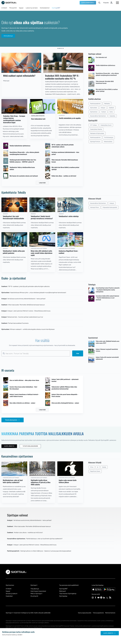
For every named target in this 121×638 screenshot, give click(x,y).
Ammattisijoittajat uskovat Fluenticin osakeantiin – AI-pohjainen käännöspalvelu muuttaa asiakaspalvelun (108, 290)
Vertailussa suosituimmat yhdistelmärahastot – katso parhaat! (65, 153)
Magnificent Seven (95, 471)
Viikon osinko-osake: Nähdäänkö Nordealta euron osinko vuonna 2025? (107, 342)
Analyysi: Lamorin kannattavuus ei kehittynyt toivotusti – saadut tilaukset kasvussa (24, 395)
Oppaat (8, 591)
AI (97, 467)
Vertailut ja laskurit (11, 593)
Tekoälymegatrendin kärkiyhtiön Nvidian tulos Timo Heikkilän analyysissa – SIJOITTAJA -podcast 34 (23, 161)
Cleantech (62, 115)
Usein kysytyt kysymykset (38, 591)
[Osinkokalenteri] (21, 63)
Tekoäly (104, 467)
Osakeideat (9, 596)
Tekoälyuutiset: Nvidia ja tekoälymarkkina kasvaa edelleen (22, 168)
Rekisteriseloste (110, 613)
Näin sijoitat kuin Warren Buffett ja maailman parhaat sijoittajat (65, 168)
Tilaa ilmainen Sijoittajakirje (67, 593)
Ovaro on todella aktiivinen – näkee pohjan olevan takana (24, 380)
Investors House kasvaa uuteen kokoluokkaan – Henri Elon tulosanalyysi (23, 388)
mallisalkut (107, 103)
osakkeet (111, 107)
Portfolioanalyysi (108, 137)
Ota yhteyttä (34, 596)
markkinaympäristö (95, 103)
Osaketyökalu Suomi (106, 125)
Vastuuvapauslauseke (84, 613)
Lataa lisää (42, 182)
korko (111, 112)
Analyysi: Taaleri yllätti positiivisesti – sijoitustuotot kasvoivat (65, 380)
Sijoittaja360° (63, 589)
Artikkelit (8, 589)
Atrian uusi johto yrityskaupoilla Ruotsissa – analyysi (65, 403)
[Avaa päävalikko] (117, 2)
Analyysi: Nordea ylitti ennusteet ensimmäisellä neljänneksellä (107, 358)
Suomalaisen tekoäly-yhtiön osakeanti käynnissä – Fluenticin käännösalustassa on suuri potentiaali (107, 298)
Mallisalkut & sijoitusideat (97, 133)
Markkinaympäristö (95, 137)
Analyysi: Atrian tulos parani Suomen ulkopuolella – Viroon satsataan (65, 395)
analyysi (103, 107)
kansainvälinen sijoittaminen (98, 116)
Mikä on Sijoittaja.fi (36, 593)
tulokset (103, 112)
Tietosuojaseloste (98, 613)
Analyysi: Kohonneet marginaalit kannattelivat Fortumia (107, 350)
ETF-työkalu (93, 125)
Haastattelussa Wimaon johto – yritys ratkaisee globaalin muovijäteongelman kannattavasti (24, 153)
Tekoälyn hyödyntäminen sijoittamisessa (20, 146)
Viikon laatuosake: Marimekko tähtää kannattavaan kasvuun (65, 161)
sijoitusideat (93, 107)
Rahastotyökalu (108, 141)
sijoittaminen (93, 112)
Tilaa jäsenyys (35, 589)
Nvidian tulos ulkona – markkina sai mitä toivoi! (64, 176)
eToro (91, 467)
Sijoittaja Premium (95, 141)
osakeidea (112, 116)
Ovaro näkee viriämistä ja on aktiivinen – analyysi (22, 403)
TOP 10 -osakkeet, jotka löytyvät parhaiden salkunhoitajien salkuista (63, 146)
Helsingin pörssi (94, 207)
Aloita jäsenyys (8, 36)
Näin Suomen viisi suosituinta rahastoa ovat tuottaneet (24, 176)
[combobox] (35, 353)
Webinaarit (62, 591)
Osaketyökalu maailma (96, 129)
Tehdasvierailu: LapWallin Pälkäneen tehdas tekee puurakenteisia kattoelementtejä (64, 388)
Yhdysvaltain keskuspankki (110, 207)
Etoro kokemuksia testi (101, 57)
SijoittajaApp (63, 596)
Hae (77, 353)
